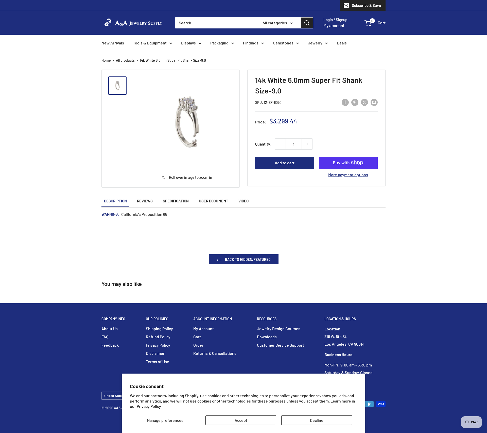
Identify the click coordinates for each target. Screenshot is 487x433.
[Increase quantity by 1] (307, 144)
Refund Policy (158, 336)
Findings (250, 42)
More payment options (348, 174)
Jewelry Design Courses (278, 328)
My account (333, 25)
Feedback (110, 345)
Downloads (267, 336)
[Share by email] (374, 102)
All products (125, 60)
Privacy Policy (149, 406)
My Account (203, 328)
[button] (367, 23)
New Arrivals (112, 42)
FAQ (104, 336)
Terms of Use (157, 361)
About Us (109, 328)
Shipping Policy (159, 328)
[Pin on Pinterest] (354, 102)
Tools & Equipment (150, 42)
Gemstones (283, 42)
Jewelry (315, 42)
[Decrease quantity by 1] (280, 144)
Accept (241, 420)
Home (106, 60)
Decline (316, 420)
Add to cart (284, 162)
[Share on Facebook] (345, 102)
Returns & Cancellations (214, 353)
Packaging (219, 42)
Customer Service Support (280, 345)
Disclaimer (155, 353)
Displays (188, 42)
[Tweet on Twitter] (364, 102)
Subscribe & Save (366, 5)
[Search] (307, 22)
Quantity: (263, 143)
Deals (342, 42)
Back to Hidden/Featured (247, 259)
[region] (120, 85)
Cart (197, 336)
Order (198, 345)
